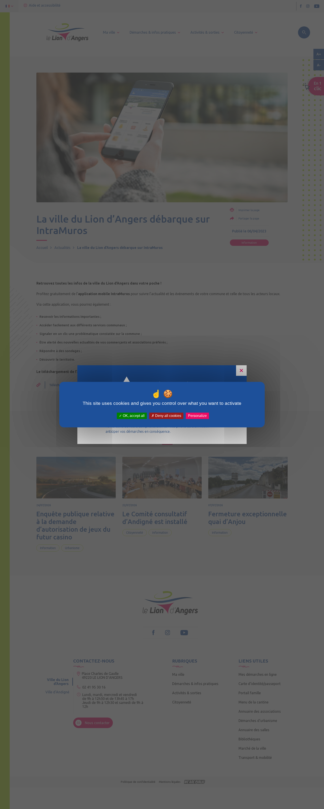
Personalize (197, 416)
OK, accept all (133, 416)
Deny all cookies (167, 416)
